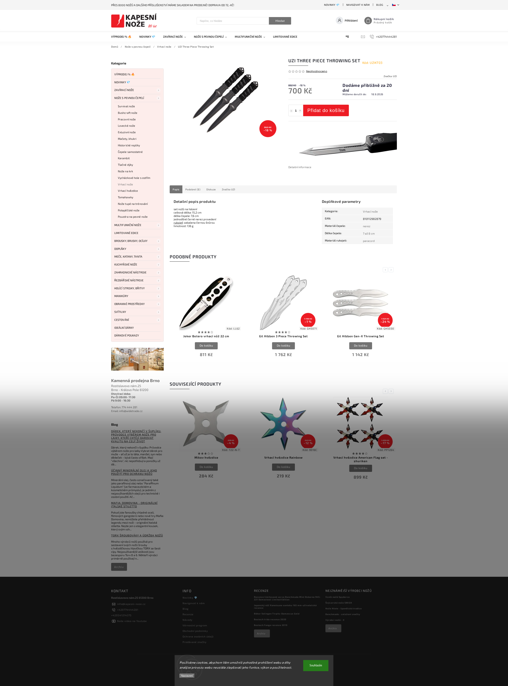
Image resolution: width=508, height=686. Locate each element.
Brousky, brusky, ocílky (130, 240)
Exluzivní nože (127, 132)
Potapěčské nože (129, 210)
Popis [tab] (176, 189)
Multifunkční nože (127, 225)
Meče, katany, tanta (128, 256)
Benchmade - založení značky (342, 614)
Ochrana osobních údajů (198, 636)
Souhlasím (316, 665)
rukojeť (178, 222)
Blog (379, 4)
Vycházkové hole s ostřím (134, 177)
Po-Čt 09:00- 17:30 (123, 397)
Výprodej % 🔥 (124, 74)
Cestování (121, 319)
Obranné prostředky (129, 304)
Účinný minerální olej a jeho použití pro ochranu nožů (134, 472)
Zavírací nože (124, 90)
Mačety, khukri (127, 138)
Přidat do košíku (325, 110)
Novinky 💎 (332, 4)
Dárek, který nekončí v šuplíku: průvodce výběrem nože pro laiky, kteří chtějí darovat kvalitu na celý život (136, 436)
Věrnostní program (195, 625)
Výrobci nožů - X (334, 620)
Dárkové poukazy (126, 335)
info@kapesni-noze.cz (131, 604)
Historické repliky (129, 145)
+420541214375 (121, 615)
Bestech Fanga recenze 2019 (270, 625)
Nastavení (187, 675)
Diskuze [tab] (211, 189)
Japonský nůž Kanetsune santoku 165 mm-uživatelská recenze (285, 606)
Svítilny (120, 311)
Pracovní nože (127, 119)
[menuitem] (123, 37)
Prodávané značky (195, 642)
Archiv (119, 567)
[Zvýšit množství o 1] (300, 111)
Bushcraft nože (127, 112)
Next (392, 269)
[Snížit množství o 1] (291, 111)
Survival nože (126, 106)
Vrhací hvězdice (128, 190)
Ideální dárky (124, 327)
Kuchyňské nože (125, 264)
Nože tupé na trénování (133, 203)
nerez (366, 226)
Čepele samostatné (130, 151)
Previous (386, 269)
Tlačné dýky (125, 164)
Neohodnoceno (316, 71)
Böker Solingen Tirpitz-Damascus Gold (276, 613)
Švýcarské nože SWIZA (338, 602)
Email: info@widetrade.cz (126, 411)
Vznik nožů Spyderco (337, 597)
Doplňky (120, 248)
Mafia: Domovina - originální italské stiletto (134, 504)
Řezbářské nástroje (128, 280)
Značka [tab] (228, 189)
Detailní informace (299, 167)
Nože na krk (125, 171)
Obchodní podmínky (195, 630)
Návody (187, 619)
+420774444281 (127, 609)
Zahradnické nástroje (130, 272)
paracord (369, 240)
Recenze (188, 614)
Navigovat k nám (358, 4)
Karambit (124, 158)
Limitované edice (126, 233)
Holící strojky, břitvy (129, 288)
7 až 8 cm (369, 233)
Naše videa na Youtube (132, 621)
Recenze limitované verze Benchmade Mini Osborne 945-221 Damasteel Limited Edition (287, 598)
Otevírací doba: (121, 393)
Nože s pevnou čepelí (129, 98)
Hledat (280, 20)
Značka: (390, 76)
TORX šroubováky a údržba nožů (137, 535)
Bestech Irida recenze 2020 (270, 619)
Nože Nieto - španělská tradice (343, 608)
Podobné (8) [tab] (193, 189)
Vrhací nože (125, 184)
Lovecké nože (126, 125)
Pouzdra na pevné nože (133, 216)
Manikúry (121, 296)
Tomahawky (125, 197)
